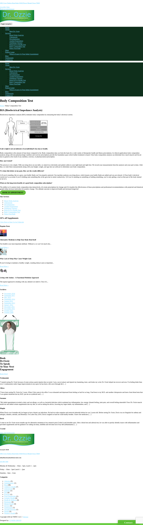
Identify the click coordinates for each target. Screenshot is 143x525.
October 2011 (8, 311)
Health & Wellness (10, 500)
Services (8, 33)
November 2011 (9, 309)
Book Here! (4, 374)
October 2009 (8, 312)
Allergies (7, 481)
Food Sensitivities (10, 496)
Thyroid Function (10, 509)
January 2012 (8, 305)
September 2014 (9, 299)
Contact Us (9, 60)
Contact (128, 522)
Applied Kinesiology (16, 41)
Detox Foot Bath (15, 48)
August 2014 (8, 301)
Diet (5, 492)
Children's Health (10, 487)
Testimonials (9, 58)
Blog (6, 56)
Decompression (14, 39)
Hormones (7, 502)
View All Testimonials (7, 433)
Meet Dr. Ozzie (14, 31)
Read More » (4, 247)
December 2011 (9, 307)
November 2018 (9, 294)
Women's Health (9, 513)
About (7, 29)
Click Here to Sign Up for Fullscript (12, 222)
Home (7, 28)
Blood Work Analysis (16, 35)
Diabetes (7, 491)
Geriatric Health (9, 498)
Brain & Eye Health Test (17, 45)
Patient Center (10, 52)
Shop (7, 50)
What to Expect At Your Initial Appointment (23, 54)
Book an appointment (7, 9)
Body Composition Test (17, 46)
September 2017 (9, 295)
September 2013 (9, 303)
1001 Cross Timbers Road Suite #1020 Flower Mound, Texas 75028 (20, 3)
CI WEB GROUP (15, 520)
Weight (6, 511)
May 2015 (7, 297)
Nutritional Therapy (16, 43)
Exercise (7, 494)
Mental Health (9, 504)
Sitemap (25, 517)
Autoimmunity (9, 483)
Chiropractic (13, 37)
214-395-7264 (4, 7)
